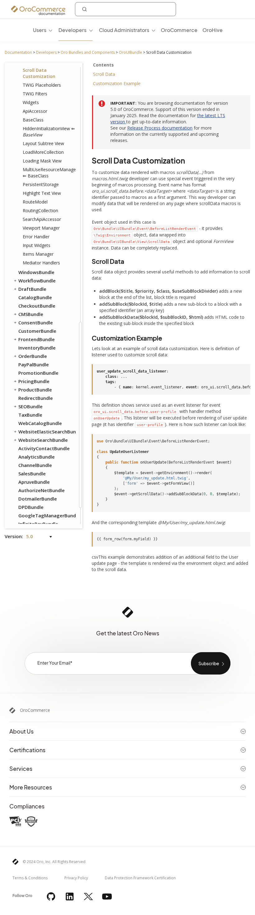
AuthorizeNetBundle (41, 490)
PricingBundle (33, 381)
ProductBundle (35, 390)
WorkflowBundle (37, 280)
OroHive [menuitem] (212, 30)
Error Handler (36, 237)
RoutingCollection (40, 210)
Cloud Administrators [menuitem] (124, 30)
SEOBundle (30, 406)
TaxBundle (30, 415)
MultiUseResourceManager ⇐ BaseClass (49, 173)
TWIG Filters (35, 94)
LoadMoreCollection (43, 152)
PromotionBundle (38, 373)
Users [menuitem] (39, 30)
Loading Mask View (42, 161)
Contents (103, 65)
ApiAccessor (35, 111)
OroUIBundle (130, 52)
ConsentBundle (35, 322)
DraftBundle (32, 289)
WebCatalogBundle (40, 423)
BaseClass (33, 120)
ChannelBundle (35, 465)
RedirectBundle (35, 398)
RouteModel (35, 202)
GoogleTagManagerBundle (46, 515)
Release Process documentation (159, 128)
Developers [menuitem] (72, 30)
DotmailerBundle (37, 499)
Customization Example (117, 83)
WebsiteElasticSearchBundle (46, 431)
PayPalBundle (33, 364)
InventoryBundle (37, 348)
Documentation (18, 52)
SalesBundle (32, 473)
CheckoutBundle (36, 306)
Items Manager (38, 254)
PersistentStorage (41, 184)
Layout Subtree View (43, 143)
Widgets (31, 102)
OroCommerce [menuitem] (179, 30)
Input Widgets (36, 245)
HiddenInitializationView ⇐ (49, 132)
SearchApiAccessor (42, 219)
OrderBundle (32, 356)
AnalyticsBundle (36, 457)
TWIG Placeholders (42, 85)
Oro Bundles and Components (88, 52)
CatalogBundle (35, 297)
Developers (46, 52)
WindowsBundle (36, 272)
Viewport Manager (41, 228)
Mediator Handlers (41, 263)
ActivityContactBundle (44, 448)
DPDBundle (31, 507)
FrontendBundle (36, 339)
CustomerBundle (37, 331)
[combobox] (125, 9)
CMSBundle (30, 314)
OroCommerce (35, 710)
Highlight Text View (42, 193)
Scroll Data (104, 74)
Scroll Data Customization (39, 73)
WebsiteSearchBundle (43, 440)
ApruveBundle (34, 482)
